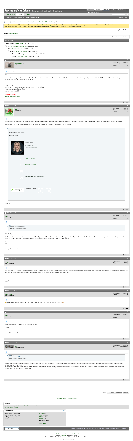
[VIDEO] (41, 419)
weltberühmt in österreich (30, 406)
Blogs (28, 14)
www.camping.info (30, 170)
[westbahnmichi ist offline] (9, 65)
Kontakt (73, 428)
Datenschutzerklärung (95, 428)
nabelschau (8, 406)
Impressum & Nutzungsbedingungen (111, 428)
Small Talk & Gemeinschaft (46, 22)
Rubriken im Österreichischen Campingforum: (24, 22)
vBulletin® (64, 435)
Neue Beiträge (9, 17)
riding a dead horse (17, 406)
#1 (127, 59)
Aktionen (25, 17)
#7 (127, 342)
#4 (127, 258)
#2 (127, 105)
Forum (20, 14)
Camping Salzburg (74, 433)
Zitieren (126, 102)
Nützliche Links (34, 17)
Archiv (86, 428)
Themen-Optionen (116, 36)
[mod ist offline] (9, 112)
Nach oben (126, 392)
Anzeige (125, 36)
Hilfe (113, 10)
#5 (127, 290)
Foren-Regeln (42, 423)
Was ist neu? (11, 14)
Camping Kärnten (58, 433)
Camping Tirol (66, 433)
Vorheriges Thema (61, 398)
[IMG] (40, 417)
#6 (127, 311)
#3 (127, 212)
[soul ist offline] (9, 346)
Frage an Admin (13, 33)
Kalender (20, 17)
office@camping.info (30, 164)
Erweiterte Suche (123, 17)
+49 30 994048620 (30, 159)
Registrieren (121, 10)
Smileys (41, 415)
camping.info (79, 428)
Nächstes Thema (72, 398)
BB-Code (41, 413)
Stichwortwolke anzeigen (11, 407)
